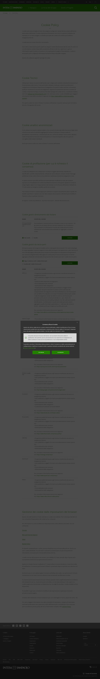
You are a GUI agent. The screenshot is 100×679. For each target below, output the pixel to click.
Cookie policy (31, 348)
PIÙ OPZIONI (41, 352)
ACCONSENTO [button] (61, 352)
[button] (77, 322)
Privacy (26, 348)
